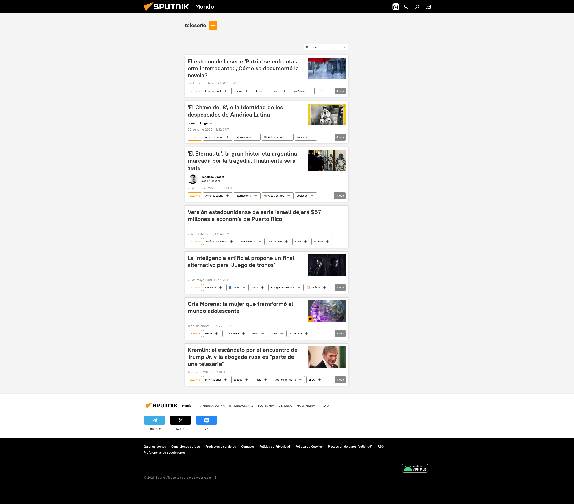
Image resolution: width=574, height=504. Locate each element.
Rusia (258, 379)
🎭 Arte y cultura (274, 137)
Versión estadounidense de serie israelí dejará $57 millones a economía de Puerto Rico (254, 215)
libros (258, 91)
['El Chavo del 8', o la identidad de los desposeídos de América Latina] (327, 114)
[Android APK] (415, 469)
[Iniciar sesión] (405, 6)
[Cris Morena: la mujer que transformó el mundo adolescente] (327, 311)
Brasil (255, 333)
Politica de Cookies (309, 446)
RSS (381, 446)
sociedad (302, 137)
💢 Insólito (313, 287)
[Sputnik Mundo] (168, 12)
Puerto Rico (275, 241)
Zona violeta (231, 333)
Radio (208, 333)
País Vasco (299, 91)
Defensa (285, 405)
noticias (318, 241)
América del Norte (216, 241)
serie (277, 91)
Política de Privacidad (274, 446)
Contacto (247, 446)
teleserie (195, 25)
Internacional (213, 91)
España (237, 91)
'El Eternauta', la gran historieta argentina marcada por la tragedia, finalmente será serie (242, 160)
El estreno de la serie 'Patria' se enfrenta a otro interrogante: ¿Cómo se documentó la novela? (243, 68)
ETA (320, 91)
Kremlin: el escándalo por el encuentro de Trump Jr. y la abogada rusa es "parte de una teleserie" (243, 356)
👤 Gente (233, 287)
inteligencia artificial (282, 287)
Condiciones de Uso (185, 446)
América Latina (214, 137)
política (237, 379)
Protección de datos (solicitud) (350, 446)
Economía (266, 405)
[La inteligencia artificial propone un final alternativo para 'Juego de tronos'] (327, 265)
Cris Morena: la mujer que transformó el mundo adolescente (240, 307)
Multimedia (305, 405)
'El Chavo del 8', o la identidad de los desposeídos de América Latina (235, 111)
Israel (297, 241)
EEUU (311, 379)
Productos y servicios (220, 446)
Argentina (296, 333)
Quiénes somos (155, 446)
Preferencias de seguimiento (164, 452)
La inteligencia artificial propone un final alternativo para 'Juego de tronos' (241, 261)
